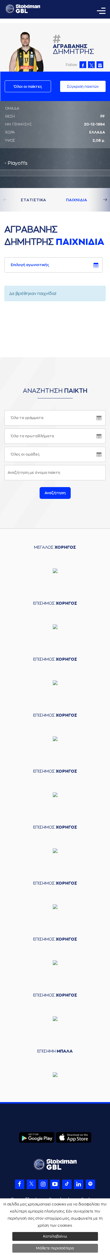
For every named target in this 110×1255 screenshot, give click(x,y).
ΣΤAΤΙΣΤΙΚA (33, 200)
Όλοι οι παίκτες (28, 86)
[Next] (98, 200)
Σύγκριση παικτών (83, 86)
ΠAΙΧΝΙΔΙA (76, 200)
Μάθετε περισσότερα (55, 1248)
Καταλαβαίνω (55, 1236)
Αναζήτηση (55, 493)
